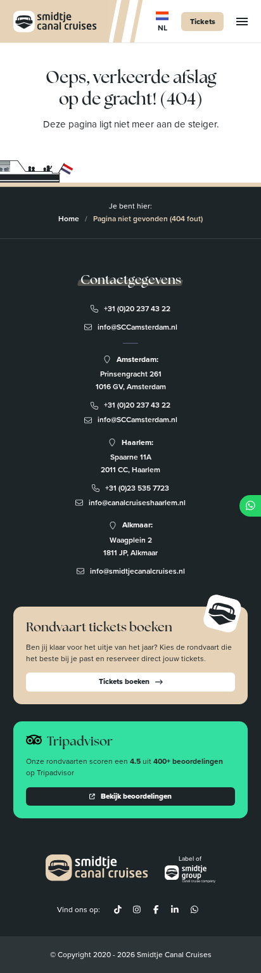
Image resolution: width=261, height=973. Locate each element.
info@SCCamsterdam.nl (137, 327)
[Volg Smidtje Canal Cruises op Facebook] (155, 909)
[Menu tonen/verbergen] (242, 21)
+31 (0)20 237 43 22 (137, 308)
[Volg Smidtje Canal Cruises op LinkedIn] (174, 909)
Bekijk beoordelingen (136, 796)
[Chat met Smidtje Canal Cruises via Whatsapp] (193, 909)
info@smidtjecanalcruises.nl (137, 571)
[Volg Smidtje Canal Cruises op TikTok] (117, 909)
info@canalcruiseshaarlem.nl (137, 502)
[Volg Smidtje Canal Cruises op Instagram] (136, 909)
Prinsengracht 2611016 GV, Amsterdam (131, 380)
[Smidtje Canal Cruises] (54, 21)
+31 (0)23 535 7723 (137, 488)
